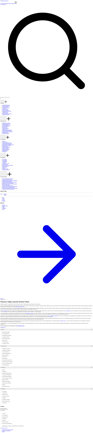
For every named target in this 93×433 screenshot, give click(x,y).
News (3, 197)
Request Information (5, 126)
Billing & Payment (5, 132)
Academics (2, 3)
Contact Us (4, 413)
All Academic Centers (5, 343)
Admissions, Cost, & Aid (6, 348)
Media (3, 209)
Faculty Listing (4, 108)
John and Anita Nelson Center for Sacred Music (9, 183)
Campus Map (4, 418)
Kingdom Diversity (5, 146)
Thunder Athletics (5, 194)
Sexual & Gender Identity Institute (7, 185)
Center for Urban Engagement (7, 179)
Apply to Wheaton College (6, 125)
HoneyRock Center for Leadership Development (9, 180)
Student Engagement (5, 149)
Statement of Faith (5, 394)
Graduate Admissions (5, 124)
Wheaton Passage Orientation (6, 376)
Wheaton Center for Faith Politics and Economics (9, 188)
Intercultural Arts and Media (6, 145)
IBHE (3, 431)
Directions (3, 420)
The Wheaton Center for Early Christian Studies (9, 186)
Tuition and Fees (4, 358)
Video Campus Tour (5, 421)
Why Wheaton (4, 159)
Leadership (4, 162)
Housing (3, 384)
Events (3, 198)
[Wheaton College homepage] (4, 0)
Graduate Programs (5, 106)
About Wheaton (3, 157)
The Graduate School (5, 333)
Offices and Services (5, 166)
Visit (3, 4)
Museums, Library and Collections (7, 165)
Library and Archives (5, 110)
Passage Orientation (5, 148)
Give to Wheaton (5, 164)
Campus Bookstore (5, 168)
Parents (3, 206)
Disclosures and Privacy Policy (7, 429)
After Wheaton (4, 161)
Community (4, 208)
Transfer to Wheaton (5, 128)
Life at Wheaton (11, 3)
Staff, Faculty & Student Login (7, 423)
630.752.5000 (2, 410)
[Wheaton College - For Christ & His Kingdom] (2, 327)
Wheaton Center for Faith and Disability (8, 187)
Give (4, 4)
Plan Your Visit (4, 127)
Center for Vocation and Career (7, 142)
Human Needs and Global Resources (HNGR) (9, 182)
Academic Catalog (5, 112)
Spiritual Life (4, 151)
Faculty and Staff (5, 205)
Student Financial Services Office (7, 131)
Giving (3, 199)
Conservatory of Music (5, 107)
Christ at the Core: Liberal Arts (7, 113)
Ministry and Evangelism (6, 147)
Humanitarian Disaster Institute (7, 181)
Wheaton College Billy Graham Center (8, 189)
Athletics (3, 141)
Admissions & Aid (6, 3)
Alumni (3, 207)
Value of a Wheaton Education (7, 130)
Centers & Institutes (4, 176)
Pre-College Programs (5, 114)
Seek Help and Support (5, 386)
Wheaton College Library (6, 338)
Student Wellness (5, 150)
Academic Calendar (5, 109)
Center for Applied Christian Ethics (7, 178)
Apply (1, 4)
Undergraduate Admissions (6, 123)
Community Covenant (5, 163)
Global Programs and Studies (6, 111)
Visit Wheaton (4, 160)
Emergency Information (6, 430)
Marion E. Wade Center (6, 184)
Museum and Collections (6, 401)
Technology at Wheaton (6, 169)
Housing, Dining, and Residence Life (8, 144)
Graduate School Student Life (6, 143)
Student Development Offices (6, 373)
